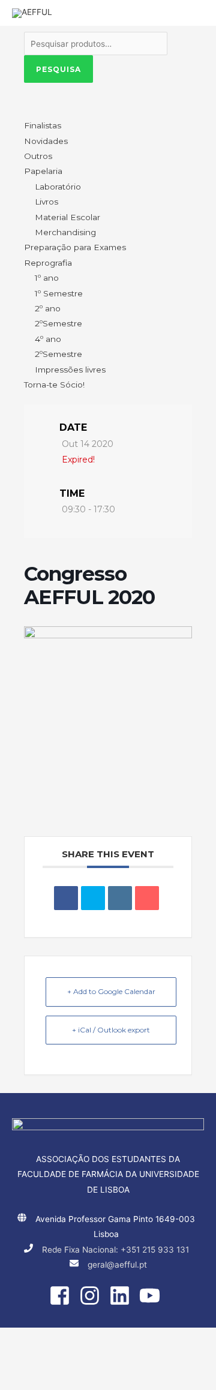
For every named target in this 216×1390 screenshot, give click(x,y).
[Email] (147, 898)
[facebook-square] (63, 1295)
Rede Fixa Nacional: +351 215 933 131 (115, 1249)
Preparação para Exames (75, 247)
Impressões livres (70, 369)
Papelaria (43, 171)
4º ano (48, 339)
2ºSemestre (58, 323)
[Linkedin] (120, 898)
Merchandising (65, 232)
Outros (38, 156)
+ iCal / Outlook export (111, 1029)
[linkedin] (123, 1295)
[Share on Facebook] (66, 898)
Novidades (46, 141)
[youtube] (153, 1295)
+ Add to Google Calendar (111, 991)
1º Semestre (59, 293)
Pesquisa (58, 69)
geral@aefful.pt (117, 1264)
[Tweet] (93, 898)
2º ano (48, 308)
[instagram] (93, 1295)
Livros (46, 201)
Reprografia (48, 263)
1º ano (47, 278)
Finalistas (42, 125)
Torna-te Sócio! (54, 384)
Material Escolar (67, 217)
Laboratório (58, 186)
